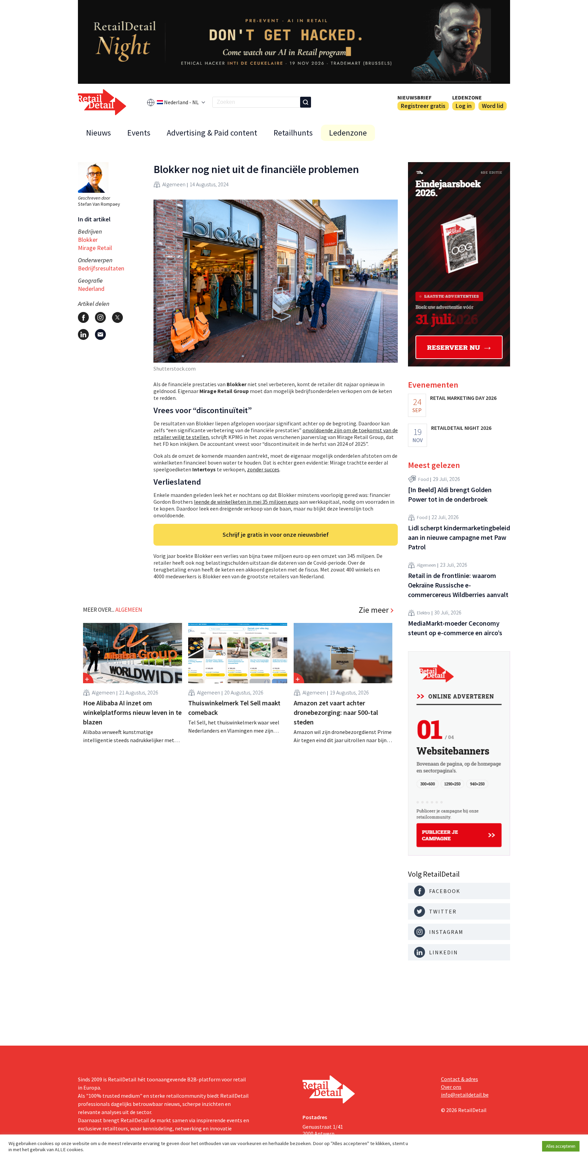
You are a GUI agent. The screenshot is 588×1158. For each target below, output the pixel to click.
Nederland (91, 289)
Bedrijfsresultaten (101, 268)
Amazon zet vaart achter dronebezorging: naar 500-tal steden (336, 712)
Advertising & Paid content (212, 132)
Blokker (88, 240)
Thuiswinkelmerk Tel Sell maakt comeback (234, 708)
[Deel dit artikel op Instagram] (100, 317)
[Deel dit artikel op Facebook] (83, 317)
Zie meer (374, 610)
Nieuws (98, 132)
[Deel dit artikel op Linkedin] (83, 334)
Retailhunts (293, 132)
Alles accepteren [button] (560, 1146)
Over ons (451, 1086)
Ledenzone (467, 97)
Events (138, 132)
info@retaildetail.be (465, 1094)
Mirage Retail (95, 248)
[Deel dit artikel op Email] (100, 334)
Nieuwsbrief (414, 97)
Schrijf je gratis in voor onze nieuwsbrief (276, 534)
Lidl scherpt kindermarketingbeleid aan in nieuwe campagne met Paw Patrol (459, 537)
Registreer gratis (423, 106)
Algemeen (173, 184)
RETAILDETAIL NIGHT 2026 (461, 427)
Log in (464, 106)
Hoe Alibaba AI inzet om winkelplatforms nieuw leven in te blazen (132, 712)
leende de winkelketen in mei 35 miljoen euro (246, 501)
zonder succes (263, 469)
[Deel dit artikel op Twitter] (117, 317)
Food (423, 479)
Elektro (423, 613)
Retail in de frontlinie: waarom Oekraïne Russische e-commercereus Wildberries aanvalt (458, 585)
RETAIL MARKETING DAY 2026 (463, 397)
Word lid (492, 106)
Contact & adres (459, 1079)
